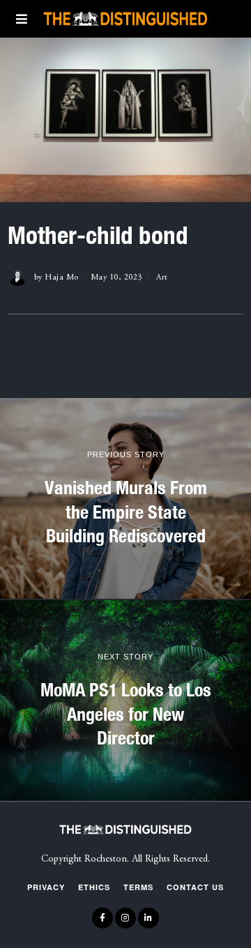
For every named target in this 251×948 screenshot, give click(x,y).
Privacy (46, 887)
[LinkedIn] (148, 918)
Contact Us (195, 887)
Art (162, 277)
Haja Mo (62, 277)
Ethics (94, 887)
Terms (138, 887)
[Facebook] (102, 918)
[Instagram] (125, 918)
